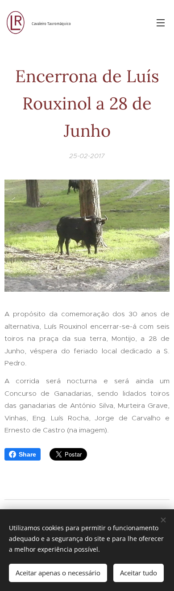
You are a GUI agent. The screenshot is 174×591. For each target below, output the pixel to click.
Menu (161, 22)
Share (27, 454)
